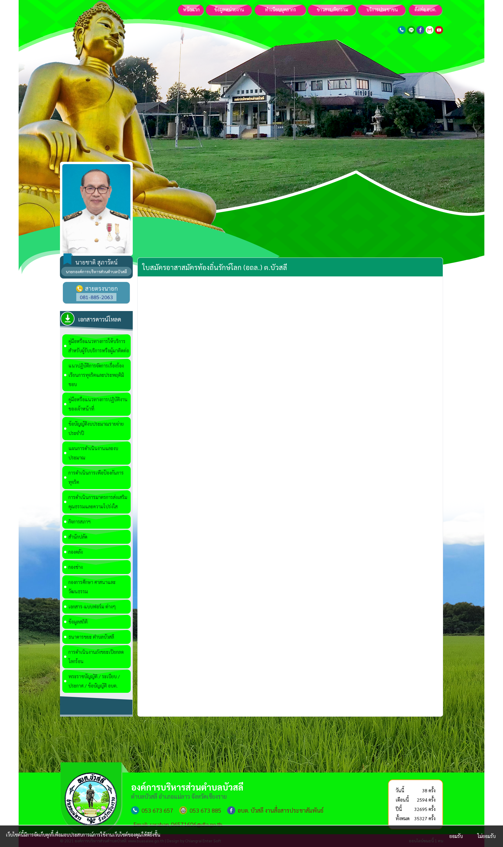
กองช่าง (75, 567)
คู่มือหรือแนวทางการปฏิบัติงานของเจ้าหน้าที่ (97, 404)
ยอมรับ (456, 836)
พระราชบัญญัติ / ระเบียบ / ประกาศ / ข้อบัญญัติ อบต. (94, 681)
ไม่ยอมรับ (486, 836)
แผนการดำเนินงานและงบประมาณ (93, 453)
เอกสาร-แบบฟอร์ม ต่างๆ (92, 606)
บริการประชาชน (382, 9)
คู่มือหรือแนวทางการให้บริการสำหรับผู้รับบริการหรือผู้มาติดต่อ (98, 346)
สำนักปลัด (77, 537)
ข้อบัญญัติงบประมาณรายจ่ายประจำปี (96, 428)
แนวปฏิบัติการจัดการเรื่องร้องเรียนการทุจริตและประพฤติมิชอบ (96, 375)
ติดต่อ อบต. (425, 9)
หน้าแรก (191, 9)
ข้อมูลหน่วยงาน (229, 9)
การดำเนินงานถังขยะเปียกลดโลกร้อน (96, 656)
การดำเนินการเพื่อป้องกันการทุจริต (96, 477)
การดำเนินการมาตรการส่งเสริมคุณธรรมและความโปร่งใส (97, 501)
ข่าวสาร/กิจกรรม (332, 9)
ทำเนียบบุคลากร (280, 9)
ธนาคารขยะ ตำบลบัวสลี (91, 637)
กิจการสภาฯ (79, 522)
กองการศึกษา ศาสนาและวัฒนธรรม (92, 586)
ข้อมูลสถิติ (78, 622)
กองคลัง (75, 552)
